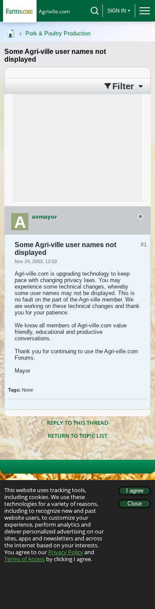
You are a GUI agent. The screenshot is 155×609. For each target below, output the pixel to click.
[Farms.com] (19, 11)
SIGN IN (116, 11)
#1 (144, 245)
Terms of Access (24, 559)
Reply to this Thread (77, 423)
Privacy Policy (65, 552)
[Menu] (143, 10)
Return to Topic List (77, 435)
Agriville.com (54, 11)
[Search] (94, 10)
